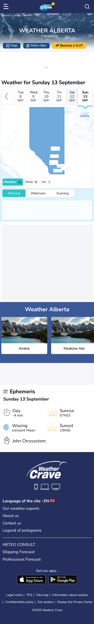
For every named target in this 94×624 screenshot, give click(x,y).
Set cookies (45, 602)
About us (11, 515)
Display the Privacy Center (75, 602)
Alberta (27, 15)
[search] (87, 6)
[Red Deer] (50, 156)
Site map (42, 595)
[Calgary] (49, 163)
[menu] (6, 6)
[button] (62, 168)
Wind (29, 182)
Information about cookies (70, 595)
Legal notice (14, 595)
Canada (16, 15)
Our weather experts (21, 508)
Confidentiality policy (19, 602)
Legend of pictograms (22, 530)
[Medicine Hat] (61, 168)
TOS (29, 595)
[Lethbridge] (53, 170)
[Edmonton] (51, 149)
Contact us (12, 523)
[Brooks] (56, 166)
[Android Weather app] (63, 580)
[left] (6, 97)
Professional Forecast (22, 559)
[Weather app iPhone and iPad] (31, 580)
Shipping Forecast (19, 551)
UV (44, 182)
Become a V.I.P (71, 45)
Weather (5, 15)
